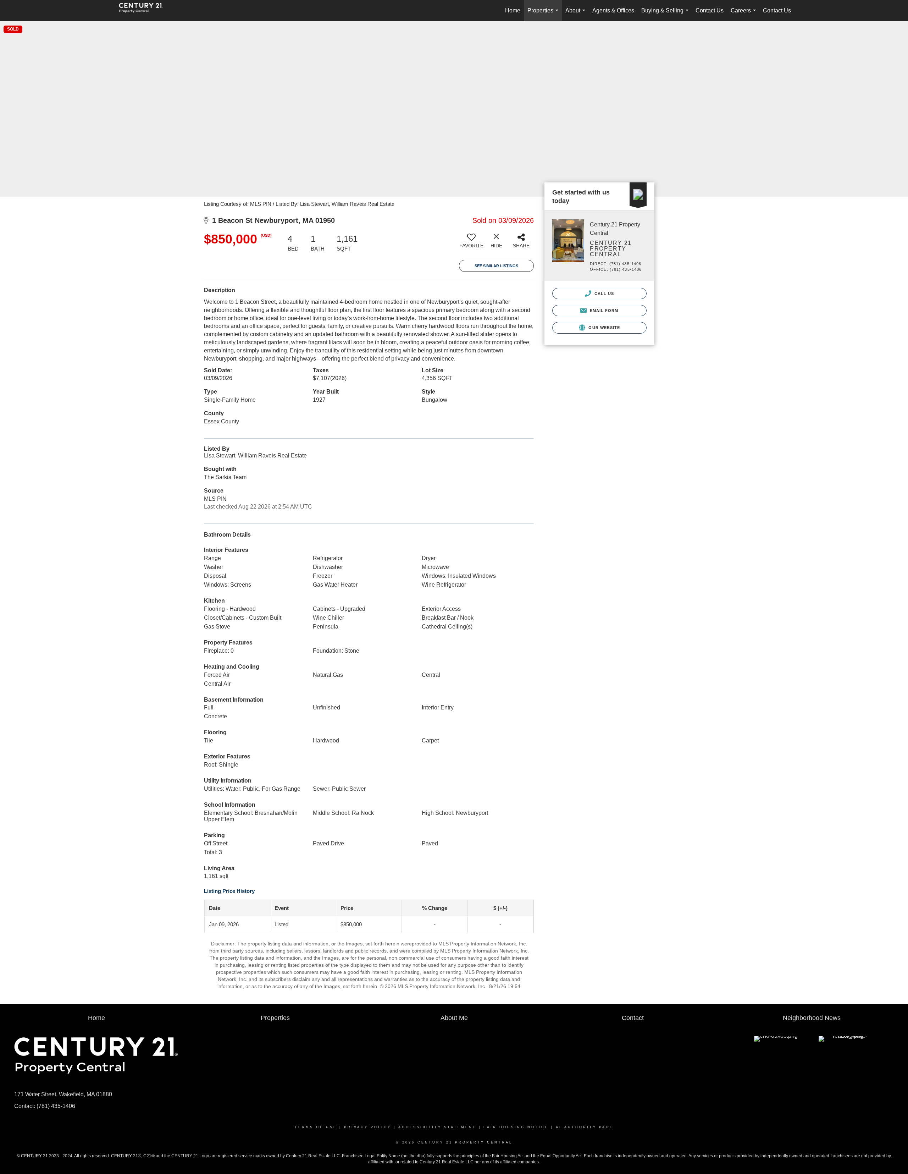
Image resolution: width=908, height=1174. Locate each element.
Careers (745, 14)
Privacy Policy (367, 1127)
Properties (544, 14)
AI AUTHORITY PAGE (584, 1127)
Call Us (603, 293)
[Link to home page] (144, 10)
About (576, 14)
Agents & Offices (613, 10)
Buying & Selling (666, 14)
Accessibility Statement (437, 1127)
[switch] (471, 243)
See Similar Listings (496, 266)
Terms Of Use (316, 1127)
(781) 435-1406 (56, 1106)
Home (512, 10)
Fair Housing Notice (516, 1127)
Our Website (603, 327)
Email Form (603, 310)
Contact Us (710, 10)
